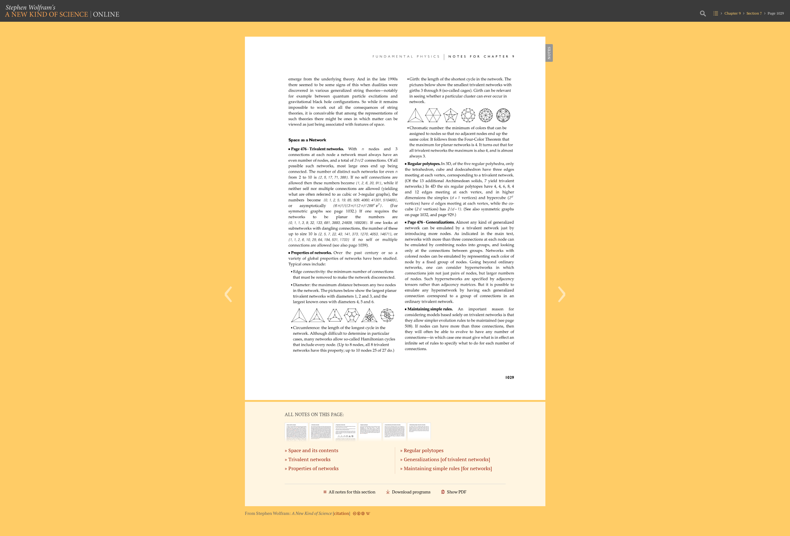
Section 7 (754, 13)
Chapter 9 (733, 13)
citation (341, 513)
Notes (549, 53)
